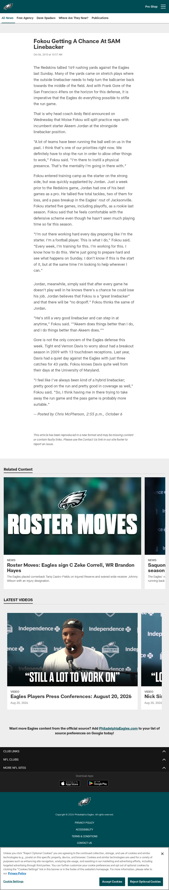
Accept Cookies (112, 881)
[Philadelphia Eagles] (84, 802)
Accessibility (84, 829)
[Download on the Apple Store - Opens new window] (69, 783)
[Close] (162, 853)
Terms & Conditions (84, 836)
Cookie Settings (13, 881)
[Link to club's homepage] (8, 5)
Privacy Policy (84, 822)
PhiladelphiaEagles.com (118, 728)
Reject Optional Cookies (145, 881)
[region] (84, 868)
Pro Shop (151, 6)
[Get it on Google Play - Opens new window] (98, 785)
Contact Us (84, 842)
